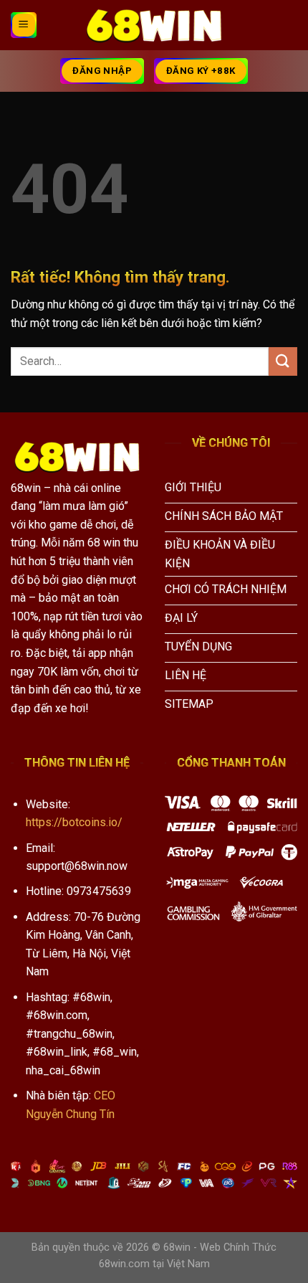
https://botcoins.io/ (74, 822)
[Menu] (23, 25)
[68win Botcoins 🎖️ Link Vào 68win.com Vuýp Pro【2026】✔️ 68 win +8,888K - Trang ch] (154, 25)
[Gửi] (283, 361)
